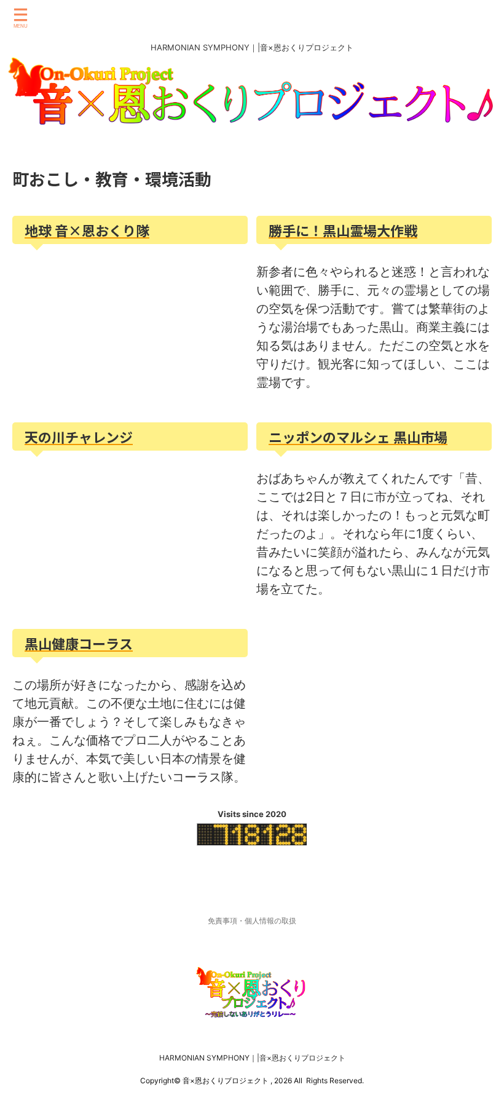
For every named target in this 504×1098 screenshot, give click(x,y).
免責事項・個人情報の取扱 (252, 920)
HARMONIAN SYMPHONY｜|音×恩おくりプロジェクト (252, 1057)
